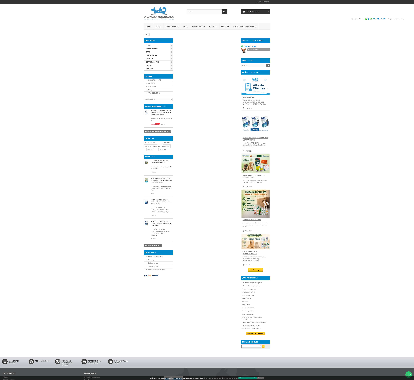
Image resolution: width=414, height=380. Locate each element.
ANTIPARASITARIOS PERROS (244, 26)
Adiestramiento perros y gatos (252, 283)
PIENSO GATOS (198, 26)
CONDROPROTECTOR (152, 146)
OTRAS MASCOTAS (152, 62)
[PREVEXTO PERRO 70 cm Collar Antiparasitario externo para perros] (146, 201)
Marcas (148, 76)
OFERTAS (225, 26)
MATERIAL (149, 69)
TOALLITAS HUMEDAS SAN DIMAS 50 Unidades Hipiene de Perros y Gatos (161, 112)
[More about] (159, 142)
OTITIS (149, 149)
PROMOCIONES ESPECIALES (155, 106)
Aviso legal (151, 260)
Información (150, 253)
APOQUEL (151, 90)
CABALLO (213, 26)
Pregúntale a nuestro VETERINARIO (254, 322)
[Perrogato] (164, 13)
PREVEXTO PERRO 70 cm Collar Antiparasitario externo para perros (161, 202)
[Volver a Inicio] (146, 34)
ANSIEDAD (165, 146)
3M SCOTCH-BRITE (154, 80)
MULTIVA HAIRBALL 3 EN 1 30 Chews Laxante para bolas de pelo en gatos (161, 180)
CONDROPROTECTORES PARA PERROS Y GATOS (254, 176)
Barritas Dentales (150, 143)
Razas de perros (247, 311)
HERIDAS (163, 149)
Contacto (266, 2)
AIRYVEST (151, 83)
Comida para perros (248, 292)
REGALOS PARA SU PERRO (251, 328)
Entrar (259, 2)
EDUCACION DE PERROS (252, 220)
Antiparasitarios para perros (251, 286)
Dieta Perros (246, 304)
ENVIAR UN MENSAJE (254, 49)
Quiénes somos (152, 263)
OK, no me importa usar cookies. (247, 378)
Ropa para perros (248, 314)
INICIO (148, 26)
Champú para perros (249, 289)
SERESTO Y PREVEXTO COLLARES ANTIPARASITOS (255, 139)
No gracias (260, 378)
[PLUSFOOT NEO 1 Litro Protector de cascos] (146, 162)
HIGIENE (149, 65)
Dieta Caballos (246, 298)
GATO (185, 26)
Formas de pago (152, 266)
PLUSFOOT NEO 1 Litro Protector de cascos (160, 162)
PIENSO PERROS (171, 26)
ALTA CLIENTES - (249, 97)
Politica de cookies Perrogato (156, 269)
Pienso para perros (248, 308)
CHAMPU (167, 143)
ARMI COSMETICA (153, 93)
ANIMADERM (152, 86)
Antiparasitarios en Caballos (251, 325)
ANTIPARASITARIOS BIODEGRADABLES (250, 253)
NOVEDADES (149, 157)
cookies (160, 378)
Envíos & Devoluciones (155, 256)
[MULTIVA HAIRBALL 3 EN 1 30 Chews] (146, 180)
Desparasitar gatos (248, 295)
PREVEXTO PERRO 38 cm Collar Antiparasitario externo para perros (161, 223)
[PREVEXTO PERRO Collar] (146, 223)
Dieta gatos (245, 301)
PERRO (158, 26)
